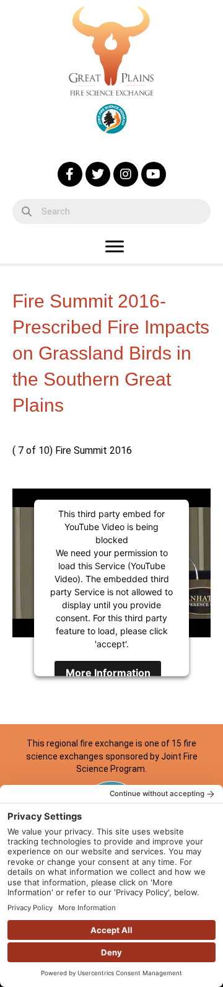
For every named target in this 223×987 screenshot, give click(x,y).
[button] (70, 174)
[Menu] (114, 246)
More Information (108, 672)
